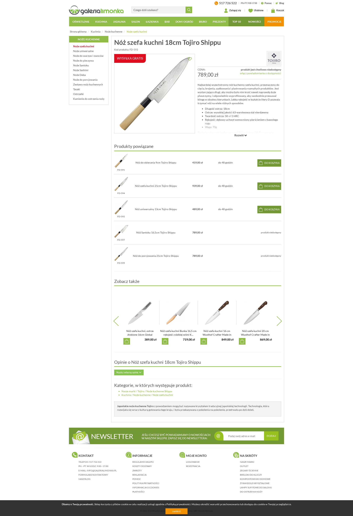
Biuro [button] (203, 21)
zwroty (137, 470)
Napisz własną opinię (127, 372)
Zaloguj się (235, 10)
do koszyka (272, 162)
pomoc (136, 479)
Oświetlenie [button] (80, 21)
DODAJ (271, 435)
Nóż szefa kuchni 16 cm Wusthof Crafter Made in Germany (217, 334)
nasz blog (84, 479)
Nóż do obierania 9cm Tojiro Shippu (156, 162)
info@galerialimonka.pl (102, 470)
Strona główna (78, 31)
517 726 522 (95, 462)
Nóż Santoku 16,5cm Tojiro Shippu (155, 232)
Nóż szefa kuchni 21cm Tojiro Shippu (156, 185)
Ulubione (258, 10)
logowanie (193, 462)
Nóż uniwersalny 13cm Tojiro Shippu (156, 209)
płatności (138, 491)
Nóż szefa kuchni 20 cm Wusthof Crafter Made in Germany (255, 334)
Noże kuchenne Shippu (159, 391)
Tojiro (141, 391)
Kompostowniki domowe (255, 479)
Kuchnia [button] (101, 21)
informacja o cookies (145, 487)
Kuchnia (95, 31)
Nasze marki (129, 391)
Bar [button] (167, 21)
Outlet (244, 466)
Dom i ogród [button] (184, 21)
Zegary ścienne (249, 470)
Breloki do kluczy (251, 474)
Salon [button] (135, 21)
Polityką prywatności (178, 504)
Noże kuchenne (113, 31)
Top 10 (236, 21)
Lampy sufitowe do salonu (256, 487)
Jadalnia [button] (119, 21)
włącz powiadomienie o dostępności (260, 73)
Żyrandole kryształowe (255, 483)
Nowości (254, 21)
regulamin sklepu (143, 462)
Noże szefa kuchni (137, 31)
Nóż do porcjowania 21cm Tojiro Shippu (156, 255)
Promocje (274, 21)
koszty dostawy (142, 466)
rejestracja (193, 466)
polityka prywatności (145, 483)
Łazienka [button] (152, 21)
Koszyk (280, 10)
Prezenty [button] (219, 21)
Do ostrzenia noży (251, 491)
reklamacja (139, 474)
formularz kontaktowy (93, 474)
